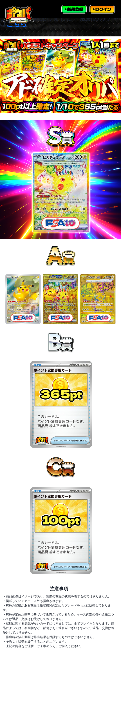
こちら (17, 23)
